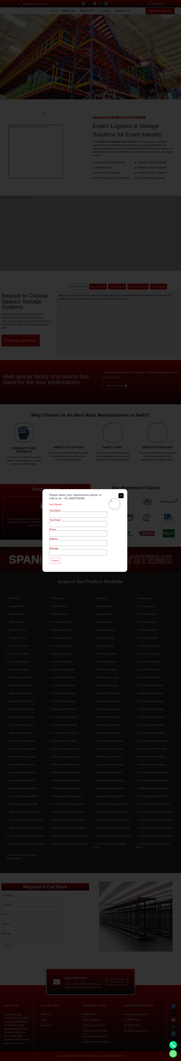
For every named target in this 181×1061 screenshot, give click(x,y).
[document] (90, 530)
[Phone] (173, 1045)
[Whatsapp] (173, 1053)
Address (53, 539)
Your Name (55, 510)
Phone (52, 529)
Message (53, 548)
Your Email (54, 520)
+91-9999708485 (74, 498)
